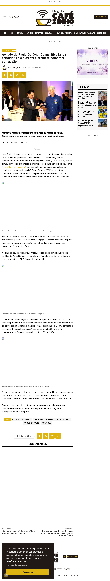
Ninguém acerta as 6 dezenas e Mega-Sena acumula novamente (19, 532)
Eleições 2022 (9, 50)
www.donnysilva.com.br (14, 167)
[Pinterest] (17, 75)
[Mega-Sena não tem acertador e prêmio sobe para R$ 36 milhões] (102, 95)
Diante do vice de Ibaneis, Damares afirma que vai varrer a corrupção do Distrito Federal (57, 533)
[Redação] (5, 67)
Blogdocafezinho (21, 419)
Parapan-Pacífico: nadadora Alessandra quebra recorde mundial (87, 113)
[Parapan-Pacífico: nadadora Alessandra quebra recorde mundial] (102, 113)
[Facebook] (4, 75)
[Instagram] (68, 556)
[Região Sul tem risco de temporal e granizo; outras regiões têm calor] (102, 123)
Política (46, 423)
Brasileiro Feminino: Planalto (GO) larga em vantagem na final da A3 (87, 104)
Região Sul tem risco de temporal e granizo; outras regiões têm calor (87, 123)
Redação (16, 67)
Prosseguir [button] (28, 572)
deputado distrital (44, 419)
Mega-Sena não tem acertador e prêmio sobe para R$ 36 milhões (87, 95)
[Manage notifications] (6, 575)
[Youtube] (76, 556)
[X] (10, 75)
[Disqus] (37, 484)
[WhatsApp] (23, 75)
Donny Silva (63, 419)
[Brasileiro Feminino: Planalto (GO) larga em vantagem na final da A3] (102, 104)
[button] (14, 17)
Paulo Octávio (31, 423)
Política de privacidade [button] (18, 565)
